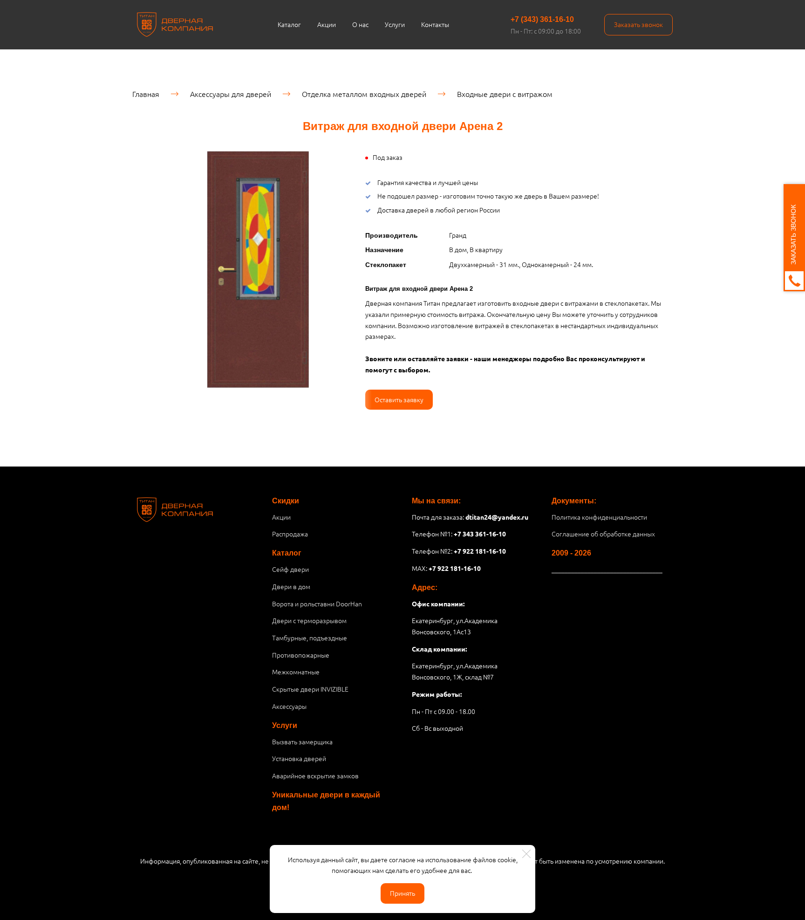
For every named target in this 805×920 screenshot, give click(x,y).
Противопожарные (300, 654)
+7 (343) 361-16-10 (542, 19)
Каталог (289, 24)
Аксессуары (289, 706)
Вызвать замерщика (302, 741)
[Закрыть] (526, 854)
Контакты (435, 24)
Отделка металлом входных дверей (364, 94)
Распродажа (290, 533)
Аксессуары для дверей (230, 94)
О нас (360, 24)
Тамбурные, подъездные (309, 637)
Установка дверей (299, 758)
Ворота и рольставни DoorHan (317, 603)
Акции (326, 24)
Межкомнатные (296, 671)
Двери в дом (291, 586)
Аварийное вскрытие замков (315, 775)
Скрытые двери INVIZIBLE (310, 688)
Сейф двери (290, 569)
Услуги (395, 24)
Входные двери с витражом (505, 94)
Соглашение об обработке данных (603, 533)
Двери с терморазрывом (309, 620)
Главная (145, 94)
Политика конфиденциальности (599, 517)
